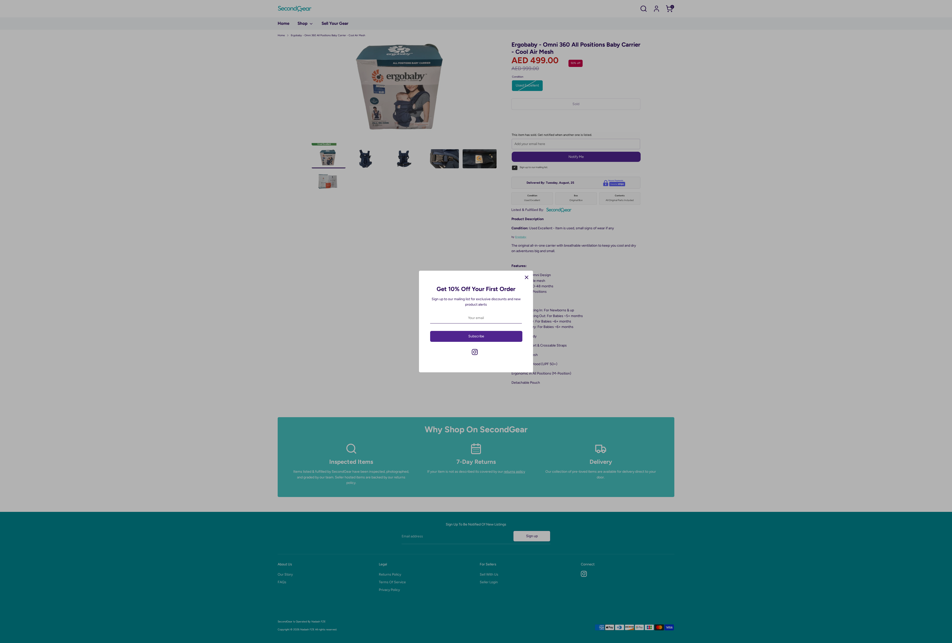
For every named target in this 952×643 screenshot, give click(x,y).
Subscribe (476, 336)
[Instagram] (475, 352)
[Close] (526, 277)
